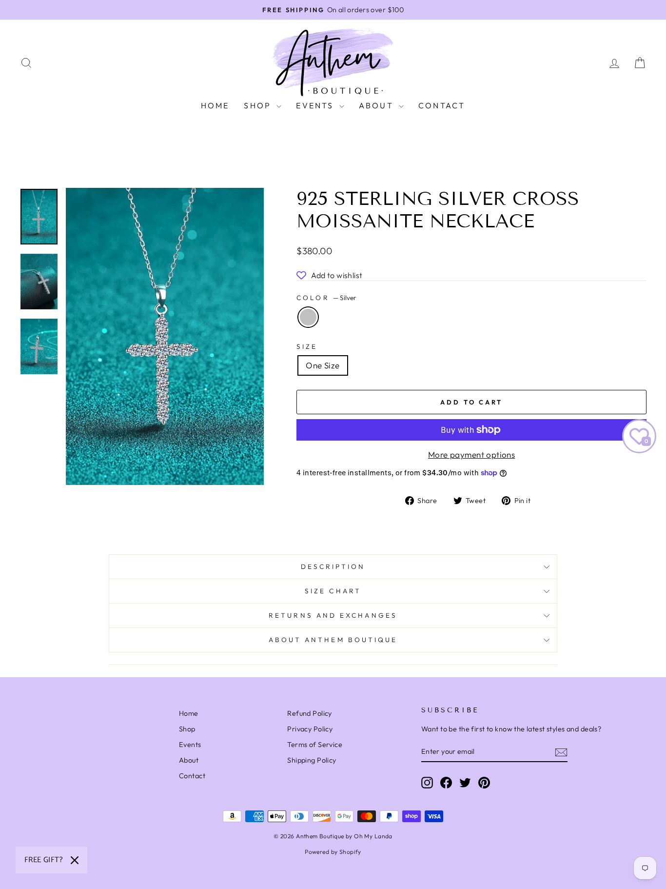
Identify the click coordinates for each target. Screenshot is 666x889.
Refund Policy (309, 713)
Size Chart (333, 590)
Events (316, 105)
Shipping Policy (311, 760)
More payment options (471, 454)
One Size (322, 365)
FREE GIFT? (43, 860)
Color (326, 297)
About (377, 105)
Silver (308, 317)
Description (333, 566)
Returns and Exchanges (333, 615)
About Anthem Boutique (333, 639)
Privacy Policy (310, 729)
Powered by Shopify (333, 851)
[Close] (74, 860)
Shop (259, 105)
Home (215, 105)
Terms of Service (314, 744)
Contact (441, 105)
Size (306, 346)
